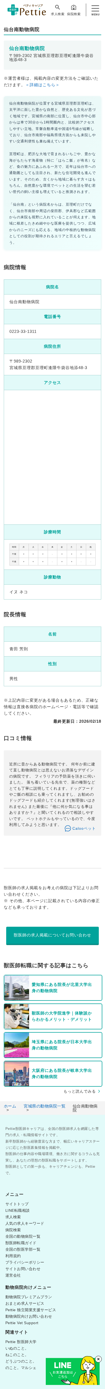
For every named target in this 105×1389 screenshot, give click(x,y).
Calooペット (84, 828)
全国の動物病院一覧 (23, 1236)
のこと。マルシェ (21, 1367)
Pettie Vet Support (21, 1323)
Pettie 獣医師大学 (21, 1342)
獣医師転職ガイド (21, 1243)
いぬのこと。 (17, 1348)
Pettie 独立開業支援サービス (30, 1310)
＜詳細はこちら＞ (42, 84)
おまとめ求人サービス (24, 1303)
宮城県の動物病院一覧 (44, 1106)
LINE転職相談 (17, 1210)
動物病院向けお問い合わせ (28, 1316)
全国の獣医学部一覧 (23, 1249)
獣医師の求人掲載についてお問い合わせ (52, 935)
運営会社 (13, 1275)
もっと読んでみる (80, 1091)
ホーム (10, 1106)
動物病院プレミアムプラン (28, 1297)
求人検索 (57, 14)
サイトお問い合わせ (23, 1269)
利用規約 (13, 1256)
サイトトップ (17, 1204)
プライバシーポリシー (24, 1262)
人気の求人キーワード (24, 1223)
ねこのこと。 (17, 1355)
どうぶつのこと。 (21, 1361)
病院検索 (73, 14)
